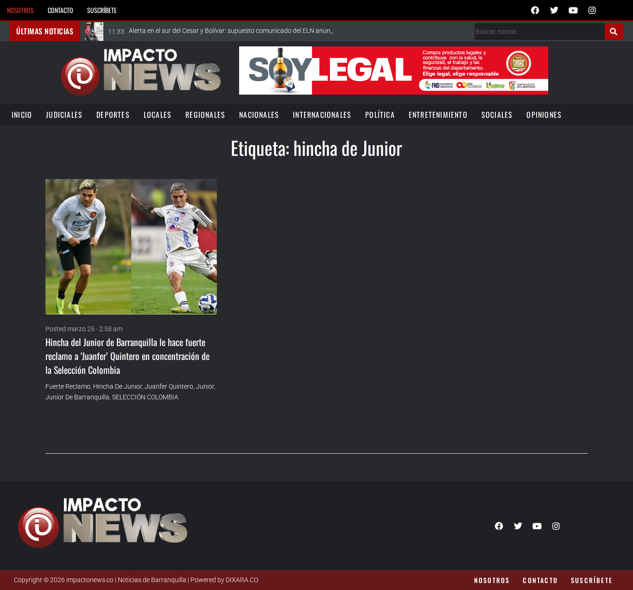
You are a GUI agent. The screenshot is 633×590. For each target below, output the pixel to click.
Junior (205, 386)
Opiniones (544, 114)
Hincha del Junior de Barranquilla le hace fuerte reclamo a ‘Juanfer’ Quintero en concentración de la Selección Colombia (127, 356)
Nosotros (20, 10)
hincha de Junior (117, 386)
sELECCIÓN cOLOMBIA (145, 397)
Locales (157, 114)
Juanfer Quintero (169, 386)
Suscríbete (102, 10)
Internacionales (322, 114)
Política (380, 114)
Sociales (497, 114)
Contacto (60, 10)
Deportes (113, 114)
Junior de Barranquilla (77, 397)
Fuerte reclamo (67, 386)
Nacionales (259, 114)
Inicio (22, 114)
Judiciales (64, 114)
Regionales (205, 114)
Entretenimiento (438, 114)
